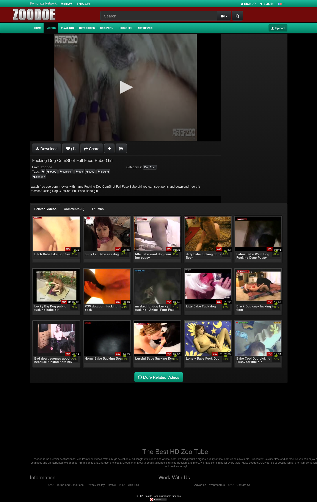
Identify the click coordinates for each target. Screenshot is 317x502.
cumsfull (67, 171)
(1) (73, 148)
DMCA (112, 485)
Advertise (200, 485)
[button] (281, 3)
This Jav (83, 4)
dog (80, 171)
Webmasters (217, 485)
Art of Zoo (145, 28)
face (91, 171)
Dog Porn (106, 28)
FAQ (50, 485)
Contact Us (244, 485)
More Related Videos (160, 377)
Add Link (133, 485)
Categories (87, 28)
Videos (51, 28)
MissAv (66, 4)
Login (268, 4)
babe (53, 171)
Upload (279, 28)
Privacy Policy (96, 485)
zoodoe (40, 177)
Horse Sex (125, 28)
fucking (104, 171)
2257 (122, 485)
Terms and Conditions (70, 485)
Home (37, 28)
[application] (125, 87)
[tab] (45, 208)
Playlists (67, 28)
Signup (249, 4)
